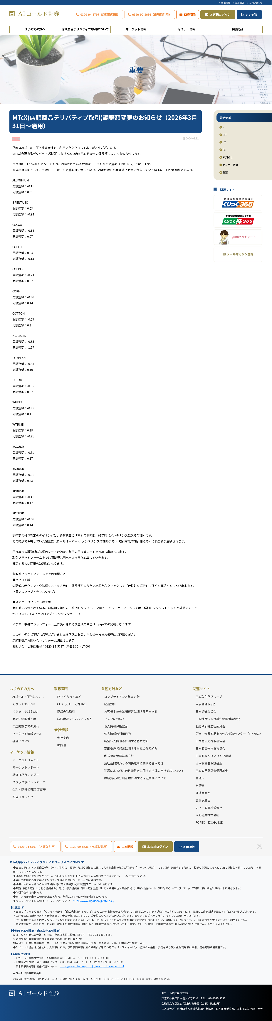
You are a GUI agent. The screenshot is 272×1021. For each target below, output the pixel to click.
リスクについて (114, 719)
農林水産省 (203, 800)
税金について (21, 741)
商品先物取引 (66, 711)
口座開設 (190, 14)
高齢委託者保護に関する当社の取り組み (130, 748)
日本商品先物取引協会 (210, 741)
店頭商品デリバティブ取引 (75, 719)
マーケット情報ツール (27, 733)
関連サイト (201, 688)
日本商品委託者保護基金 (212, 770)
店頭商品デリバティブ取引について (85, 29)
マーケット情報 (136, 29)
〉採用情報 (238, 2)
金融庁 (200, 778)
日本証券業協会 (206, 711)
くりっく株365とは (25, 711)
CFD (225, 135)
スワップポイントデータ (28, 782)
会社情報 (61, 729)
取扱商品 (237, 29)
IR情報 (61, 745)
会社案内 (63, 737)
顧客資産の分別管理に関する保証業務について (135, 778)
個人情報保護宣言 (116, 726)
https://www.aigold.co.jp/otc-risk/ (93, 901)
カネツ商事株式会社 (209, 807)
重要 (225, 172)
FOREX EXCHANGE (209, 822)
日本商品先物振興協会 (210, 748)
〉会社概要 (224, 2)
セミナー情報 (186, 29)
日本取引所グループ (209, 696)
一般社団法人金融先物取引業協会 (218, 719)
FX (224, 149)
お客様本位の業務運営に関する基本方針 (130, 711)
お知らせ (227, 157)
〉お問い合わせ (255, 2)
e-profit (251, 14)
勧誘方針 (110, 704)
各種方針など (111, 688)
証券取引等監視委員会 (210, 726)
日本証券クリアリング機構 (213, 756)
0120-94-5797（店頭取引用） (100, 14)
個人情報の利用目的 (117, 733)
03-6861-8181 (216, 998)
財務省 (200, 785)
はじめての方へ (34, 29)
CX (224, 142)
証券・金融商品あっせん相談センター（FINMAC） (229, 733)
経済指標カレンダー (25, 774)
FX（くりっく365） (70, 696)
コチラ (70, 640)
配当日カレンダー (24, 797)
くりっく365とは (23, 704)
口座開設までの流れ (25, 726)
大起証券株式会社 (207, 815)
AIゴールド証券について (28, 696)
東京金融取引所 (206, 704)
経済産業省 (203, 793)
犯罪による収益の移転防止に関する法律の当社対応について (144, 770)
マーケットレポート (25, 767)
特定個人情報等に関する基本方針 (126, 741)
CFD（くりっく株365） (72, 704)
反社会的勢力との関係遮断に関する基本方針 (133, 763)
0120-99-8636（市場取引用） (152, 14)
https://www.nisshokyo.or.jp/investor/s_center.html (92, 966)
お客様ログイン (220, 14)
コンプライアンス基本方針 (122, 696)
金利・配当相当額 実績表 (29, 789)
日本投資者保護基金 (209, 763)
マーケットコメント (25, 760)
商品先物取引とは (24, 719)
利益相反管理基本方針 (119, 756)
